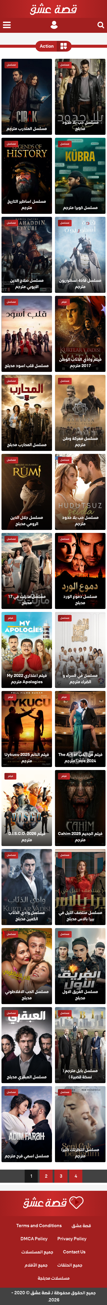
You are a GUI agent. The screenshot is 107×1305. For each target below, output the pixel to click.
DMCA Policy (34, 1239)
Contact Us (74, 1252)
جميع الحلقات (69, 1265)
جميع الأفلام (36, 1265)
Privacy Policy (71, 1239)
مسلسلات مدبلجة (54, 1278)
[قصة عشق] (53, 9)
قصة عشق (81, 1225)
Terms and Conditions (39, 1225)
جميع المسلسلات (37, 1252)
